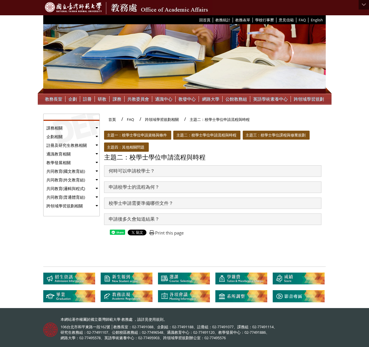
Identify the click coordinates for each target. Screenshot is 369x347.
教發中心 (187, 99)
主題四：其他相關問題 (125, 147)
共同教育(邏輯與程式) (65, 188)
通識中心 (163, 99)
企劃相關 (54, 136)
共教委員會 (138, 99)
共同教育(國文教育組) (65, 171)
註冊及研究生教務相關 (66, 145)
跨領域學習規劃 (309, 99)
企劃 (72, 99)
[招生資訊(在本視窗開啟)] (72, 281)
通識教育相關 (58, 154)
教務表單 (242, 19)
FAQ (302, 19)
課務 (117, 99)
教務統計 (222, 19)
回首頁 (204, 19)
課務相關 (54, 128)
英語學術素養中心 (270, 99)
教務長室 (53, 99)
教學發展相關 (58, 162)
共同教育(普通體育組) (65, 197)
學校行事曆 (264, 19)
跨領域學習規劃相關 (64, 206)
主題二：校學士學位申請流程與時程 (206, 135)
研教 (102, 99)
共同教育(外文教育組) (65, 180)
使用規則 (155, 319)
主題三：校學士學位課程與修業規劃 (276, 135)
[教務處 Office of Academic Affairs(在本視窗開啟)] (73, 7)
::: (197, 19)
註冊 (87, 99)
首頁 (112, 119)
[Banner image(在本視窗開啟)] (184, 58)
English (317, 19)
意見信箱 (286, 19)
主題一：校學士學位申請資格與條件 (137, 135)
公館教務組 (236, 99)
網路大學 (210, 99)
